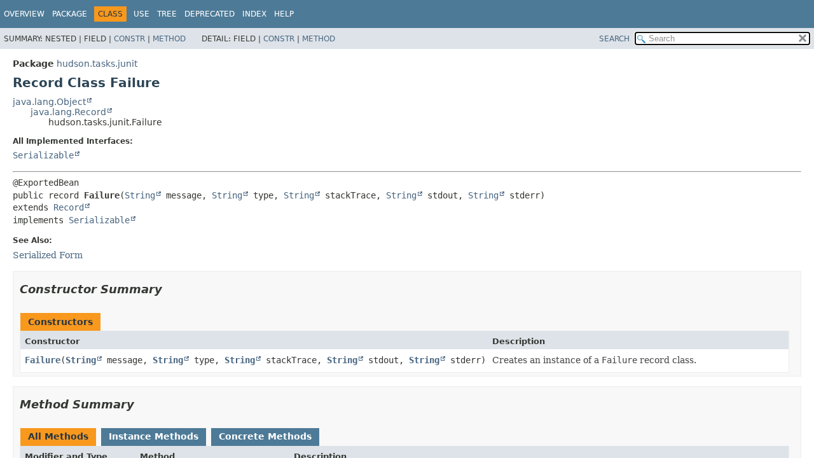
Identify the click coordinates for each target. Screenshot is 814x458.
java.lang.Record (68, 112)
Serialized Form (48, 255)
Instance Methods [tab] (153, 436)
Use (141, 14)
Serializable (43, 155)
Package (69, 14)
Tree (167, 14)
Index (254, 14)
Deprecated (209, 14)
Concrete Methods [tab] (265, 436)
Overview (24, 14)
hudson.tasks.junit (97, 64)
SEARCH (614, 38)
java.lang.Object (49, 102)
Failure (42, 360)
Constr (129, 38)
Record (68, 207)
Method (169, 38)
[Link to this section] (171, 289)
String (140, 195)
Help (284, 14)
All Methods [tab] (58, 436)
